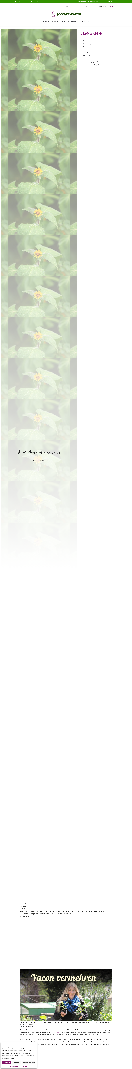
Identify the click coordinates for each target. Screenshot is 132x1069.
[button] (34, 1044)
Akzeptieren (7, 1062)
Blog (58, 21)
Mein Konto (102, 7)
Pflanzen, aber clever (92, 59)
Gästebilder (87, 53)
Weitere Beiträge (88, 56)
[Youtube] (109, 1)
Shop (54, 21)
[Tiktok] (113, 1)
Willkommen (47, 21)
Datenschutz (23, 1066)
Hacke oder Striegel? (92, 65)
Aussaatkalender (72, 21)
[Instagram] (111, 1)
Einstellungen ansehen (29, 1062)
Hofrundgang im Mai (92, 62)
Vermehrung (87, 44)
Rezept (59, 1032)
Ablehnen (16, 1062)
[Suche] (86, 6)
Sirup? (85, 50)
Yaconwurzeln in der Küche (91, 47)
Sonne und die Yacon (90, 41)
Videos (63, 21)
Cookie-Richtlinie (14, 1066)
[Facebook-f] (116, 1)
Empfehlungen (84, 21)
